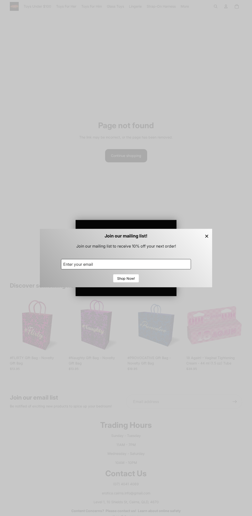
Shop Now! (126, 278)
